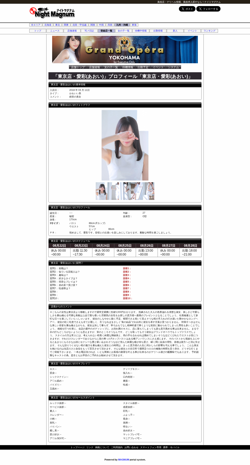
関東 (66, 24)
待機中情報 (141, 30)
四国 (110, 24)
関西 (92, 24)
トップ (37, 30)
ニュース (55, 30)
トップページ (78, 447)
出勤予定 (143, 67)
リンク (89, 447)
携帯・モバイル (171, 447)
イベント (192, 30)
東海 (134, 24)
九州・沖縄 (122, 24)
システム (173, 67)
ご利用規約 (117, 447)
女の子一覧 (123, 30)
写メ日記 (89, 30)
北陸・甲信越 (79, 24)
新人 (175, 30)
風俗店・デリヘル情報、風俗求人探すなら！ (180, 2)
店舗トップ (78, 67)
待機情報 (127, 67)
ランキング (209, 30)
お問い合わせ (131, 447)
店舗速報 (72, 30)
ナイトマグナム (212, 2)
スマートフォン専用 (150, 447)
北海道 (47, 24)
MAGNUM (123, 459)
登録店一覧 (106, 30)
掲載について (102, 447)
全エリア (35, 24)
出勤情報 (158, 30)
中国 (101, 24)
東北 (57, 24)
